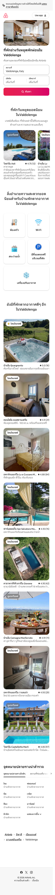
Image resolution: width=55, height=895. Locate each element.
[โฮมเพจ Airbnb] (6, 15)
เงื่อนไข (35, 880)
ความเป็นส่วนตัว (21, 880)
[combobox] (26, 71)
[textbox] (15, 82)
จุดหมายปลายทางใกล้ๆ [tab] (14, 773)
